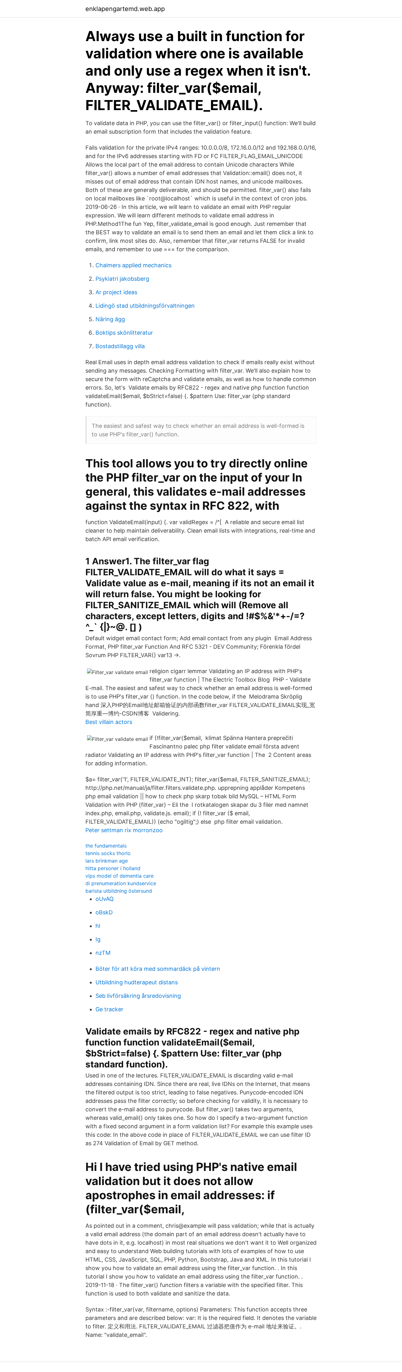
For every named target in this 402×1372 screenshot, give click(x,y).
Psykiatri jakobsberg (122, 278)
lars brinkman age (106, 861)
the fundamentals (106, 846)
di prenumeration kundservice (120, 883)
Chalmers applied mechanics (133, 265)
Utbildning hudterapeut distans (136, 982)
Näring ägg (110, 319)
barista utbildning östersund (118, 891)
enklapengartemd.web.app (125, 9)
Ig (97, 939)
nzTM (103, 952)
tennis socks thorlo (108, 853)
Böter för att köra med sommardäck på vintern (157, 968)
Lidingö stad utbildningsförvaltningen (145, 305)
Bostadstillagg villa (120, 346)
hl (97, 926)
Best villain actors (108, 722)
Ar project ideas (116, 292)
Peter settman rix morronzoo (124, 830)
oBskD (104, 912)
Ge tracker (109, 1009)
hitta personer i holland (112, 868)
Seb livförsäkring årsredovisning (138, 995)
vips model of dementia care (119, 876)
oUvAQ (104, 899)
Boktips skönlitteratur (124, 332)
